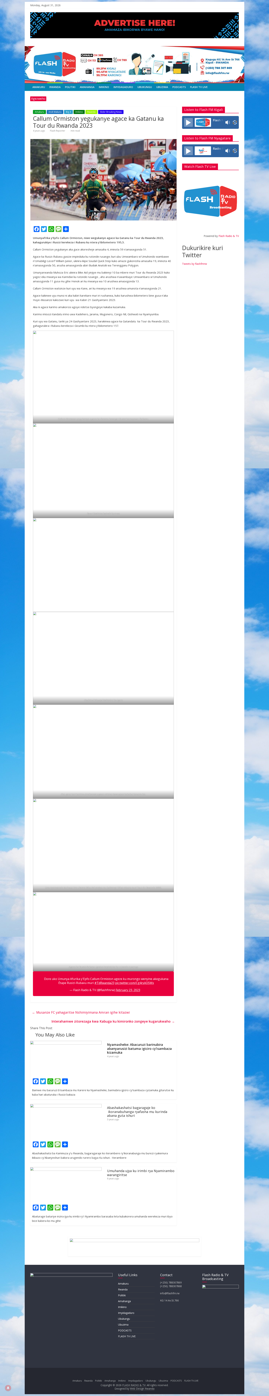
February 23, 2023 (128, 990)
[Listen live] (188, 122)
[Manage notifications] (8, 1388)
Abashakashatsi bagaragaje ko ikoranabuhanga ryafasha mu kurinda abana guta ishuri (137, 1111)
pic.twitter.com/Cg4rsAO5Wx (134, 983)
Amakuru (38, 87)
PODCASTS (179, 87)
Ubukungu (144, 87)
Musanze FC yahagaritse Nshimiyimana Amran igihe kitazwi (81, 1012)
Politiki (70, 87)
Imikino (104, 87)
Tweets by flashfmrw (194, 263)
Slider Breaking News (111, 111)
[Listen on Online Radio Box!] (235, 122)
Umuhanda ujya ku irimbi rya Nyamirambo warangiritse (140, 1173)
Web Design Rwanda (142, 1388)
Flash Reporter (57, 130)
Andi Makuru (54, 111)
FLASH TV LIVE (199, 87)
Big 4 (68, 111)
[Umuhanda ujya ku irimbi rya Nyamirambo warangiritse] (66, 1169)
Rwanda (55, 87)
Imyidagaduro (123, 87)
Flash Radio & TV (228, 236)
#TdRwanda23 (104, 983)
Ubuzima (162, 87)
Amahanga (87, 87)
